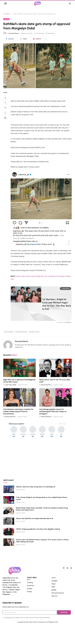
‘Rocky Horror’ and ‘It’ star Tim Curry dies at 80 (54, 381)
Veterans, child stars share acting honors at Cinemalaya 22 (35, 487)
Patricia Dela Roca (46, 385)
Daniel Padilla (8, 332)
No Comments (40, 33)
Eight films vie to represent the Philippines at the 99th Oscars (19, 381)
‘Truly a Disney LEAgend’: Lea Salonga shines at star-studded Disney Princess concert (41, 498)
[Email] (5, 118)
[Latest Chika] (37, 3)
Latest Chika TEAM (10, 385)
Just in (6, 19)
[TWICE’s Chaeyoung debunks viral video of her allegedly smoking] (8, 531)
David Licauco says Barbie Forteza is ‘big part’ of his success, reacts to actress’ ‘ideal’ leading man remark (42, 541)
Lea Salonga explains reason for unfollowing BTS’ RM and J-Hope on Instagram (52, 411)
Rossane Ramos (14, 33)
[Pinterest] (5, 108)
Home (14, 14)
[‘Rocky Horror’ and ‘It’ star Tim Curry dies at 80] (55, 368)
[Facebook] (5, 98)
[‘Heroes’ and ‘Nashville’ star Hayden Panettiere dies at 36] (8, 521)
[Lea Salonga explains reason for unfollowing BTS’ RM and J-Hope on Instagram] (55, 397)
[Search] (70, 3)
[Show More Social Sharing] (46, 39)
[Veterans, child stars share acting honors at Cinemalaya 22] (8, 489)
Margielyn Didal (34, 332)
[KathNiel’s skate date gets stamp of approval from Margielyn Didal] (37, 65)
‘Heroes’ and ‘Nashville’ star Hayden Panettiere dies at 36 (34, 518)
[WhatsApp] (5, 113)
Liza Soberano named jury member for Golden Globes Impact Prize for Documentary (18, 411)
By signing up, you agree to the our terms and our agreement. (27, 617)
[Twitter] (5, 103)
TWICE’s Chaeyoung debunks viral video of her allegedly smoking (38, 529)
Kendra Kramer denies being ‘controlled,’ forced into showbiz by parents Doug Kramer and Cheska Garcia (42, 509)
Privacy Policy (39, 617)
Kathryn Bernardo (21, 332)
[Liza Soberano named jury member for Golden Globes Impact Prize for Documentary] (19, 397)
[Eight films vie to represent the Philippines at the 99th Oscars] (19, 368)
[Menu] (5, 3)
